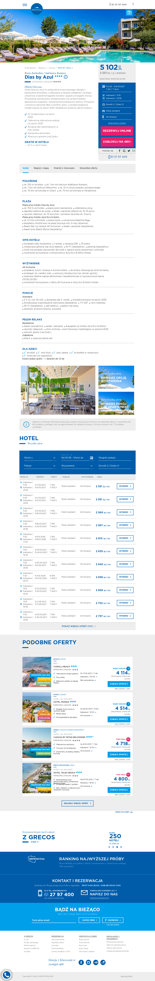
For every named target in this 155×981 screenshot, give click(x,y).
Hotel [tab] (26, 168)
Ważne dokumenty (114, 948)
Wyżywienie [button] (67, 466)
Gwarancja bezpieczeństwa (118, 951)
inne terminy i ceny (122, 689)
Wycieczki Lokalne (86, 951)
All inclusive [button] (111, 117)
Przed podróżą (57, 948)
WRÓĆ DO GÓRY (122, 812)
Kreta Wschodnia (61, 765)
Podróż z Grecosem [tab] (64, 168)
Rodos (56, 659)
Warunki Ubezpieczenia (116, 945)
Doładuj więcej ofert (76, 803)
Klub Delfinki (84, 942)
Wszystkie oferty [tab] (88, 168)
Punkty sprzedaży (31, 942)
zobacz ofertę (118, 684)
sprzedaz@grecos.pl (99, 898)
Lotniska (54, 945)
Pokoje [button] (27, 466)
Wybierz (123, 486)
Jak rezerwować (57, 939)
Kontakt (27, 951)
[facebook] (119, 151)
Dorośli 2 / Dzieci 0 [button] (115, 104)
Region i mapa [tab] (41, 168)
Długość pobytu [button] (107, 458)
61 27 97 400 (119, 157)
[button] (117, 88)
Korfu (56, 694)
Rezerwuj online (117, 131)
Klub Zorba (83, 948)
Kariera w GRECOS (31, 948)
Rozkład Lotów (57, 942)
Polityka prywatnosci (115, 942)
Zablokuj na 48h (116, 141)
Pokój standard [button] (113, 111)
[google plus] (124, 151)
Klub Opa (83, 945)
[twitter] (128, 151)
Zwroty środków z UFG (60, 951)
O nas (33, 842)
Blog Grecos (84, 939)
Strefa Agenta (29, 945)
